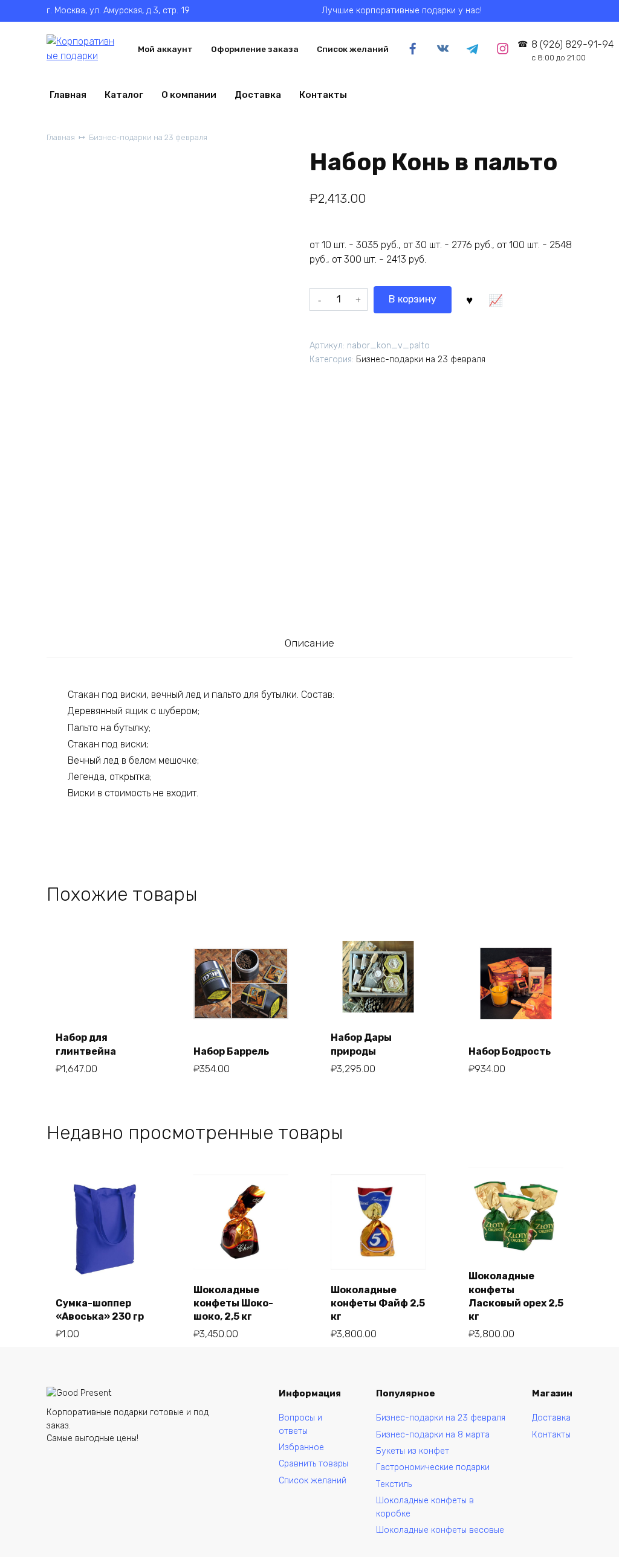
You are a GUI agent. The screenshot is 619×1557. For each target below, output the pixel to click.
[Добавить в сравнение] (495, 299)
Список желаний (353, 49)
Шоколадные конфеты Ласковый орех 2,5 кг (515, 1296)
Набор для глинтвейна (86, 1044)
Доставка (258, 94)
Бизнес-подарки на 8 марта (433, 1435)
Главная (68, 94)
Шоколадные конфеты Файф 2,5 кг (378, 1303)
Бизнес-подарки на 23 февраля (148, 137)
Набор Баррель (231, 1051)
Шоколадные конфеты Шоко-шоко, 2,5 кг (233, 1303)
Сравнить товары (313, 1464)
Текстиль (394, 1484)
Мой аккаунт (165, 49)
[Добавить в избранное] (469, 299)
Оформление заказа (255, 49)
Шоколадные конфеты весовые (440, 1530)
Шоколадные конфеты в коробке (425, 1507)
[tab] (309, 643)
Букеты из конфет (412, 1451)
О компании (188, 94)
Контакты (323, 94)
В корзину (412, 299)
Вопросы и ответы (300, 1424)
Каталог (124, 94)
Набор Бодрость (509, 1051)
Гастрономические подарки (433, 1467)
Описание (309, 643)
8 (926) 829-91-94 (572, 50)
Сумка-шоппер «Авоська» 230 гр (100, 1309)
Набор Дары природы (361, 1044)
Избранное (301, 1447)
